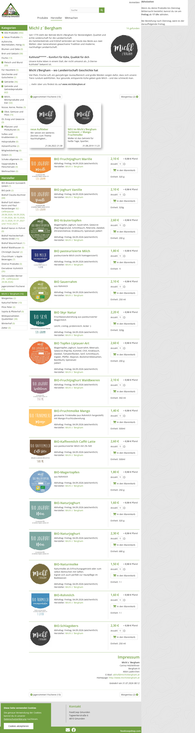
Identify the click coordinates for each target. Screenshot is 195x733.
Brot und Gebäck (12, 53)
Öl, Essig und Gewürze (13, 121)
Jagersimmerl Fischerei (13, 288)
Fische (7, 57)
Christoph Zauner (12, 251)
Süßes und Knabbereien (10, 136)
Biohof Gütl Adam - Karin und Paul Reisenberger (13, 213)
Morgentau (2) (128, 96)
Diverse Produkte (12, 263)
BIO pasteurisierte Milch (72, 251)
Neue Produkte (13, 37)
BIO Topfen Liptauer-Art (71, 343)
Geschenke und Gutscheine (9, 76)
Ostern (7, 154)
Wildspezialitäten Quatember (10, 317)
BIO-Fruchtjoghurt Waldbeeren (77, 380)
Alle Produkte (13, 32)
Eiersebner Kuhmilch (12, 270)
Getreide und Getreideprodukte (13, 89)
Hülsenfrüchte (10, 146)
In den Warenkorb (125, 170)
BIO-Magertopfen (67, 472)
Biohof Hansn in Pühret (13, 230)
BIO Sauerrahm (65, 282)
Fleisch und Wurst (13, 64)
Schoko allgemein (12, 159)
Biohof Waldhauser (13, 247)
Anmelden (134, 2)
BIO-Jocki (8, 190)
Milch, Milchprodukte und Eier (14, 99)
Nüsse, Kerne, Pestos (14, 107)
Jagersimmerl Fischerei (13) (46, 96)
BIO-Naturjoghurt (67, 503)
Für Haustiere (10, 69)
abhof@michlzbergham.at (126, 674)
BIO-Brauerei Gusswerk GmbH (13, 184)
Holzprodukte (10, 141)
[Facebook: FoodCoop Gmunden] (73, 730)
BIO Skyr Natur (65, 312)
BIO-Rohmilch (64, 595)
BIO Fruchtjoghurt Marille (73, 159)
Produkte (42, 18)
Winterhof (8, 323)
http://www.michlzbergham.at (124, 677)
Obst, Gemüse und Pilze (13, 113)
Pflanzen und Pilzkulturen (12, 128)
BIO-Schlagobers (66, 626)
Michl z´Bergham (13, 293)
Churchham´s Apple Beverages (12, 258)
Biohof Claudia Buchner (14, 196)
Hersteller (56, 18)
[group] (46, 125)
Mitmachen (71, 18)
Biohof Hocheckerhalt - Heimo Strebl (13, 237)
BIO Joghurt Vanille (68, 190)
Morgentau (9, 298)
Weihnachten (10, 171)
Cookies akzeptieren (18, 726)
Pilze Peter (8, 307)
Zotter (6, 327)
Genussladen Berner (12, 278)
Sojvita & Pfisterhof (13, 311)
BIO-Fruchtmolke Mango (72, 411)
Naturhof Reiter (12, 302)
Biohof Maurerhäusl (13, 243)
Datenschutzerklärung (15, 719)
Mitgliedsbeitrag (11, 150)
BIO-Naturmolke (66, 564)
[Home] (17, 11)
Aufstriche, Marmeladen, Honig (13, 43)
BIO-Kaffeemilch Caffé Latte (75, 441)
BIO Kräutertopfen (68, 220)
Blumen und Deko (12, 49)
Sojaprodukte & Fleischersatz (10, 165)
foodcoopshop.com (130, 730)
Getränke (11, 81)
